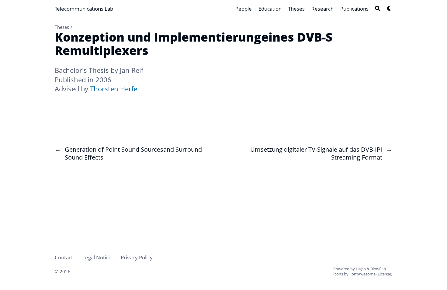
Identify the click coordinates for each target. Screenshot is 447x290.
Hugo (361, 268)
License (384, 274)
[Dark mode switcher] (389, 8)
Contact (64, 257)
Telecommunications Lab (84, 8)
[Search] (377, 8)
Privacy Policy (137, 257)
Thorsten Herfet (115, 88)
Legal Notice (97, 257)
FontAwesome (362, 274)
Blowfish (378, 268)
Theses (62, 27)
